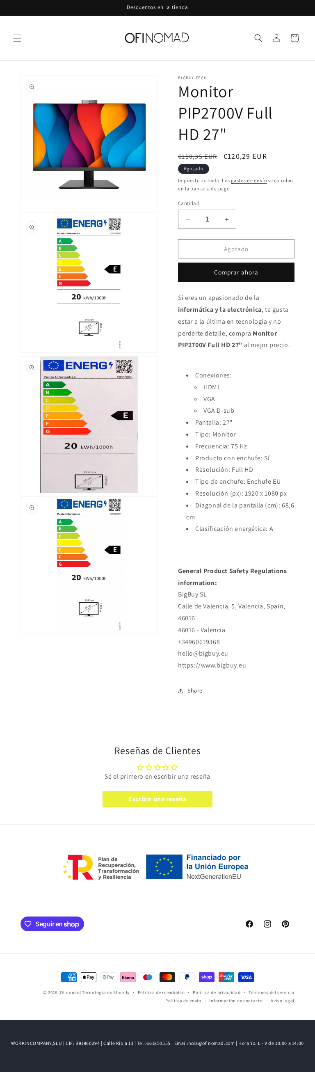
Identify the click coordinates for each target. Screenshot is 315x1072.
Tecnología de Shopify (106, 992)
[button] (17, 38)
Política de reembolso (161, 992)
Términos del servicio (271, 992)
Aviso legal (282, 1000)
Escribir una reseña (157, 799)
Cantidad (188, 203)
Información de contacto (235, 1000)
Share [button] (195, 690)
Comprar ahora (236, 272)
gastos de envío (249, 180)
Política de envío (183, 1000)
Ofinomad (70, 992)
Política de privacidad (216, 992)
